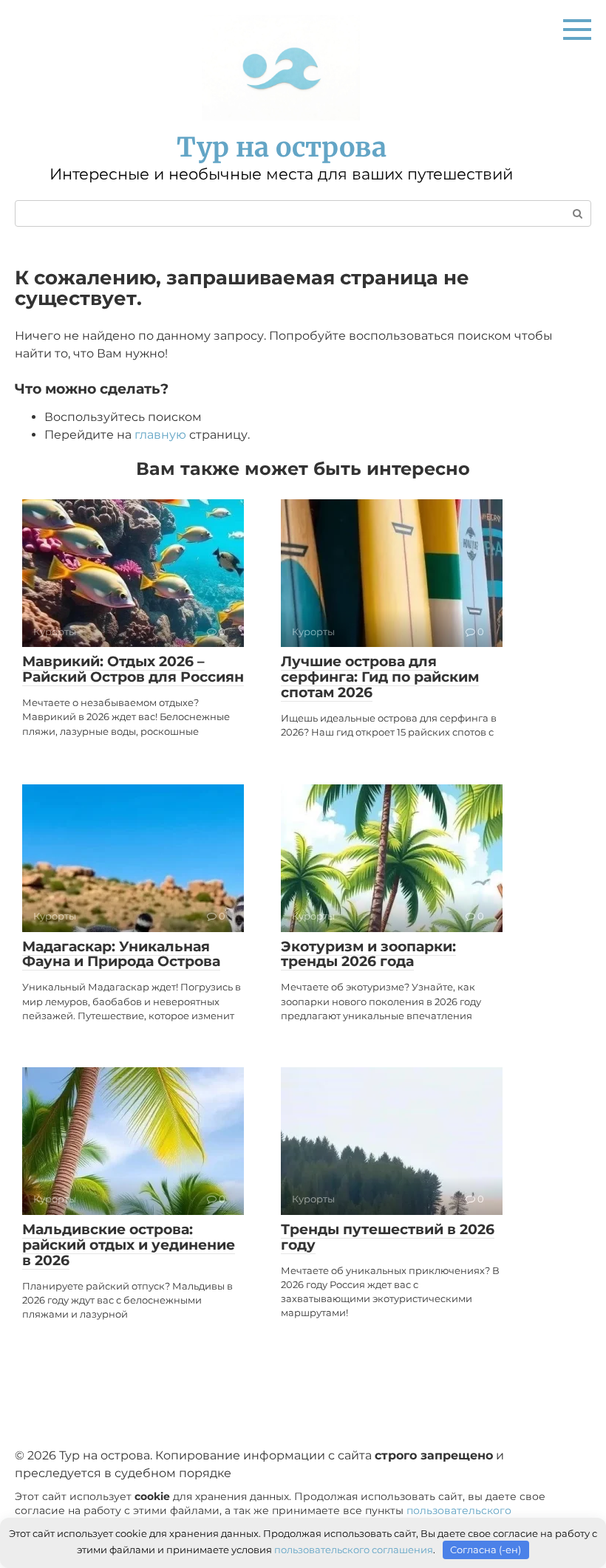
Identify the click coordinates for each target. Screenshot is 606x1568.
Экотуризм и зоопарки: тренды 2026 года (368, 954)
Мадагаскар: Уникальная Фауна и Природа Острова (121, 954)
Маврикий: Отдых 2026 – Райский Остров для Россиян (133, 669)
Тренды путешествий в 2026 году (387, 1237)
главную (160, 435)
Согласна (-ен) (485, 1549)
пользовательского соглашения (353, 1549)
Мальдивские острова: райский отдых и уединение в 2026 (128, 1245)
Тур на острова (282, 147)
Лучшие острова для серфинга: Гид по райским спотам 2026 (380, 677)
